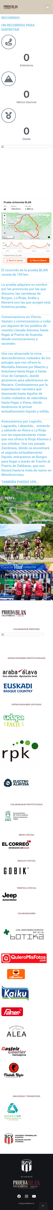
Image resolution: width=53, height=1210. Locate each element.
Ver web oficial (26, 1177)
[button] (47, 7)
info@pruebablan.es (26, 1203)
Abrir (10, 510)
